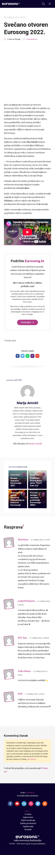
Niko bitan (24, 671)
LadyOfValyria (26, 601)
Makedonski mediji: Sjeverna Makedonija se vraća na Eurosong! (17, 499)
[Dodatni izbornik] (50, 4)
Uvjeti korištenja (28, 820)
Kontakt (28, 829)
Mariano (23, 539)
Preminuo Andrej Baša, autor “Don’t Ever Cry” (36, 482)
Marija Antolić (35, 443)
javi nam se (31, 759)
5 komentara (31, 39)
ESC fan (22, 637)
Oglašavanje (28, 826)
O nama (28, 814)
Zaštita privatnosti (28, 823)
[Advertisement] (27, 72)
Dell (20, 693)
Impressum (28, 817)
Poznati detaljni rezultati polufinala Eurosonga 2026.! (35, 499)
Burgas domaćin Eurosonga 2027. (15, 482)
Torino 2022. (10, 341)
